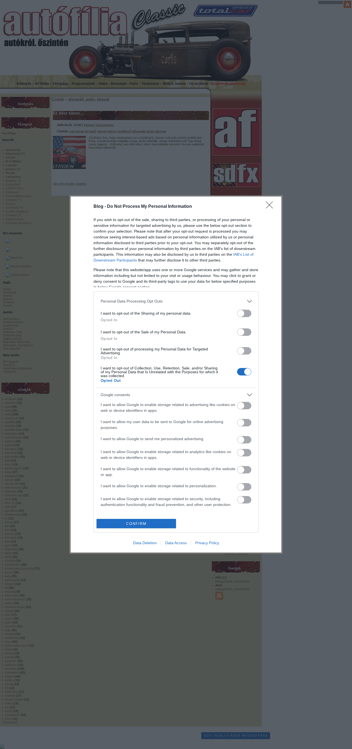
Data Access (176, 543)
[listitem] (176, 301)
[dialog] (176, 374)
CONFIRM (136, 524)
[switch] (244, 313)
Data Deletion (145, 543)
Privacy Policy (207, 543)
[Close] (271, 206)
